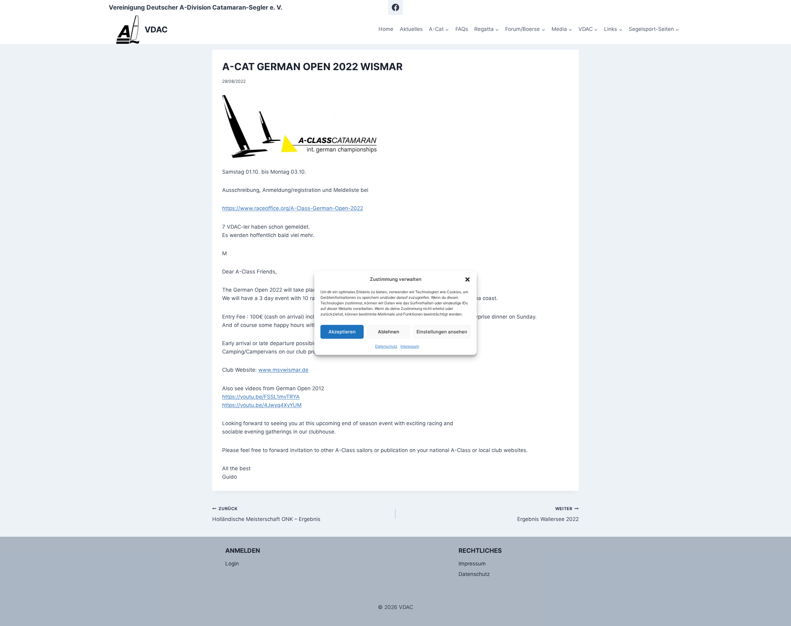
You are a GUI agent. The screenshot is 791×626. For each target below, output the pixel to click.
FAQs (461, 29)
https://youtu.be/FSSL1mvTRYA (261, 397)
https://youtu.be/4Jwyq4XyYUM (262, 405)
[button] (467, 279)
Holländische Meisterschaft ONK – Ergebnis (266, 514)
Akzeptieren (342, 332)
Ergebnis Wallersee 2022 (548, 514)
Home (386, 29)
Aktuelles (411, 29)
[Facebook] (395, 7)
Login (232, 563)
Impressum (409, 346)
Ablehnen (388, 332)
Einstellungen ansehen (442, 332)
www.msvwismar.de (283, 370)
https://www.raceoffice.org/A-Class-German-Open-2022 (292, 208)
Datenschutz (386, 346)
